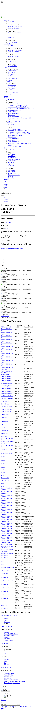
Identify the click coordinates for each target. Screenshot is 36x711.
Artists (6, 96)
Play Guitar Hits (12, 42)
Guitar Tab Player (9, 675)
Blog (5, 148)
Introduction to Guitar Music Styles (17, 105)
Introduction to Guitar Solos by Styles (18, 107)
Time (2, 561)
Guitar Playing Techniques (15, 113)
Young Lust (4, 605)
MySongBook (12, 37)
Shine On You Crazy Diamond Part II (6, 520)
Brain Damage (5, 374)
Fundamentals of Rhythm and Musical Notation (21, 108)
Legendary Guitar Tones (14, 121)
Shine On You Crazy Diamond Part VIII (6, 541)
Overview (7, 198)
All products (11, 21)
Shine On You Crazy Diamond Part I (6, 516)
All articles (11, 149)
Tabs (5, 67)
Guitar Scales (11, 115)
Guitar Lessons (12, 160)
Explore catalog (12, 70)
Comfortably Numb (6, 376)
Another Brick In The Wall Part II (7, 368)
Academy (7, 97)
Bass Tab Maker (8, 676)
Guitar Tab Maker (9, 673)
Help (5, 663)
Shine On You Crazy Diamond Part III (6, 523)
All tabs (10, 75)
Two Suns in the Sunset (7, 567)
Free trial (6, 632)
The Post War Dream (7, 553)
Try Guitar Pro (5, 615)
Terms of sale (23, 706)
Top (2, 709)
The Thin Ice (4, 555)
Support (6, 179)
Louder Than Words (6, 449)
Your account (4, 643)
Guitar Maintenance (13, 116)
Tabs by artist (11, 72)
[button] (3, 316)
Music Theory (11, 156)
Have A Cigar (5, 414)
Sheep (2, 483)
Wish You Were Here (7, 577)
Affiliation (7, 664)
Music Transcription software (12, 683)
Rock (6, 228)
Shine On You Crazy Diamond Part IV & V (7, 527)
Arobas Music (4, 654)
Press (5, 661)
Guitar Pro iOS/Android (14, 33)
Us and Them (4, 570)
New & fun (11, 162)
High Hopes (4, 430)
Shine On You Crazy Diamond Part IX (6, 530)
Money (3, 456)
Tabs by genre (11, 74)
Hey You (3, 424)
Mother (3, 470)
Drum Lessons (12, 157)
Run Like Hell (5, 478)
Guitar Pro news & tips (14, 159)
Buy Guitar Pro (13, 615)
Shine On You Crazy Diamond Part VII (6, 537)
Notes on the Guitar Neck (15, 110)
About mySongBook (13, 78)
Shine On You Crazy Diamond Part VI (6, 534)
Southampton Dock (6, 544)
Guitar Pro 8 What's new (11, 634)
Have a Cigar (4, 417)
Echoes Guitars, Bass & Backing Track (12, 248)
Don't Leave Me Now (7, 396)
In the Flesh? (4, 436)
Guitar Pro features (6, 667)
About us (6, 659)
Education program (9, 635)
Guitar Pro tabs (8, 640)
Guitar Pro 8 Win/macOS (15, 26)
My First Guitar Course (14, 104)
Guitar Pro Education (13, 28)
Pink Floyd (8, 222)
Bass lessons (11, 154)
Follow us (3, 700)
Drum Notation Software (11, 679)
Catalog (6, 199)
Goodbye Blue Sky (6, 406)
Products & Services (6, 626)
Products (6, 20)
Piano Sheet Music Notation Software (14, 681)
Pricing (10, 80)
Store (5, 181)
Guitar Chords (12, 111)
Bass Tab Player (8, 678)
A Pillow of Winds (6, 327)
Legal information (6, 706)
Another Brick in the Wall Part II (6, 371)
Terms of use (15, 706)
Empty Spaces (5, 401)
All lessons (11, 99)
